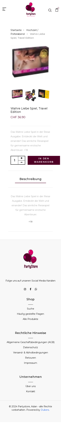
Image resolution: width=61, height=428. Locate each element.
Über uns (30, 386)
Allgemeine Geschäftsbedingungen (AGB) (30, 342)
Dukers (45, 409)
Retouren (30, 357)
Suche (30, 308)
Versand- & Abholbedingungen (30, 352)
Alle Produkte (30, 319)
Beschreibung (30, 179)
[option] (30, 62)
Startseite (16, 30)
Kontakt (30, 391)
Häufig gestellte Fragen (30, 313)
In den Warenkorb (44, 160)
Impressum (30, 362)
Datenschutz (30, 347)
